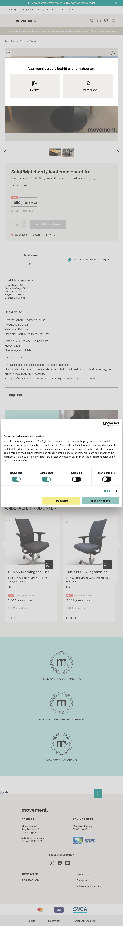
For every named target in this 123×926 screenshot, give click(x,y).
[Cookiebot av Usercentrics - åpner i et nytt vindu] (108, 424)
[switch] (46, 479)
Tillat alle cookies (100, 500)
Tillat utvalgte (60, 500)
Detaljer (108, 491)
